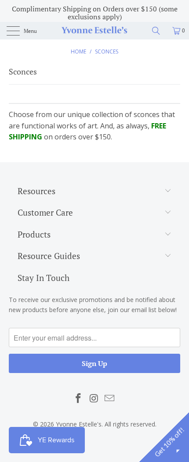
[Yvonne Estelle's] (94, 30)
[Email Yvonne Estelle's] (109, 398)
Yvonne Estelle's (79, 424)
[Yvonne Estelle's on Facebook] (78, 398)
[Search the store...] (159, 31)
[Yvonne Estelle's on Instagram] (94, 398)
